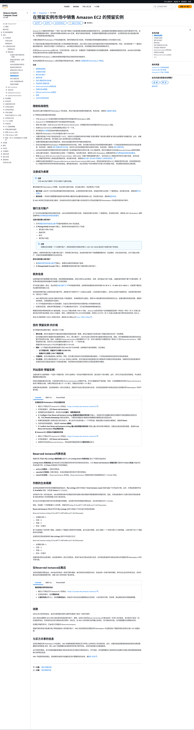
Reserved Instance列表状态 (46, 86)
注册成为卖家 (41, 72)
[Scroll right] (100, 6)
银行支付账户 (41, 75)
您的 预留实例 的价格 (43, 81)
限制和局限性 (41, 69)
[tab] (38, 397)
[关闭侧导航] (27, 13)
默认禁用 (45, 131)
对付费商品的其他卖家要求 (125, 153)
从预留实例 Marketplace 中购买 (91, 61)
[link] (53, 13)
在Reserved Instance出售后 (46, 92)
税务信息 (39, 78)
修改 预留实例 (118, 147)
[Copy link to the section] (31, 106)
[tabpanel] (87, 423)
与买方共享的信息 (42, 98)
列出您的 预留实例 (42, 83)
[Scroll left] (62, 6)
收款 (37, 95)
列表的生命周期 (41, 89)
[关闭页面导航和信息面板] (190, 29)
